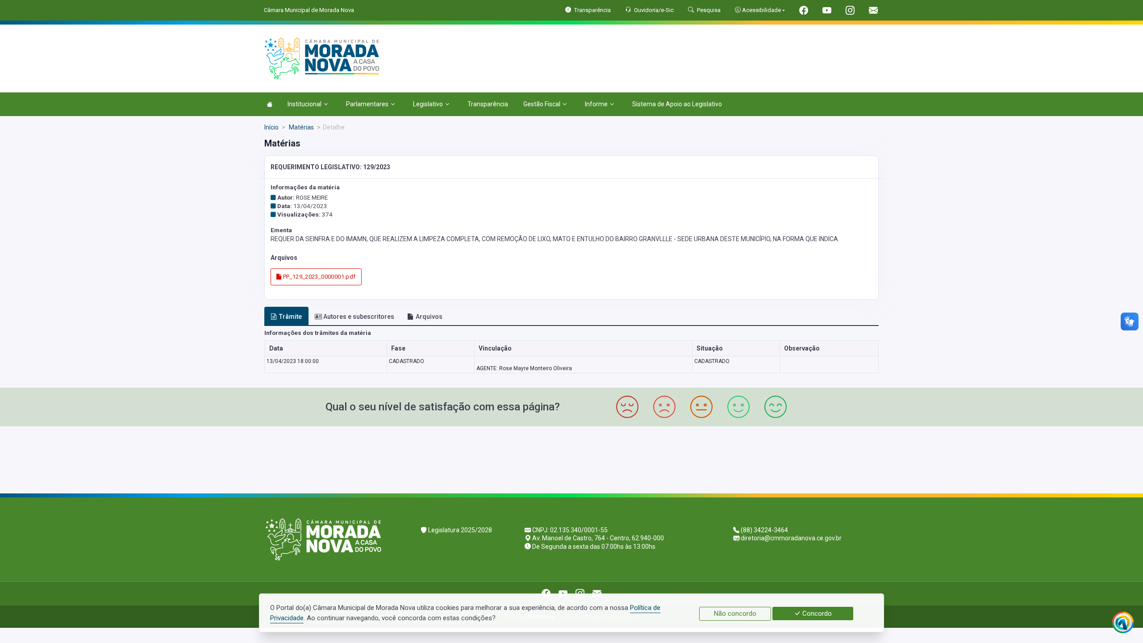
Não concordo (735, 614)
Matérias (301, 127)
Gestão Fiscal (541, 104)
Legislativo (428, 104)
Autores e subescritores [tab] (358, 316)
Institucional (304, 104)
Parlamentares (367, 104)
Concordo (816, 614)
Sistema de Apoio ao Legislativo (677, 104)
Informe (596, 104)
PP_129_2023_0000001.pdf (318, 276)
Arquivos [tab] (429, 316)
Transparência (487, 104)
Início (271, 127)
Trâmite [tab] (290, 316)
